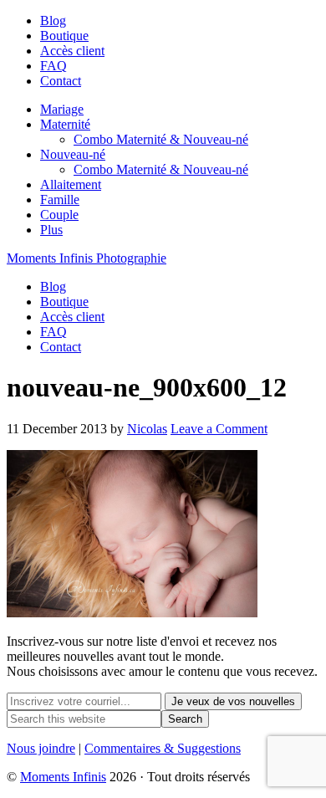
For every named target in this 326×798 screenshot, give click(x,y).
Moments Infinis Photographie (86, 258)
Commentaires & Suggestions (162, 748)
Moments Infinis (63, 777)
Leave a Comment (219, 429)
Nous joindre (41, 748)
